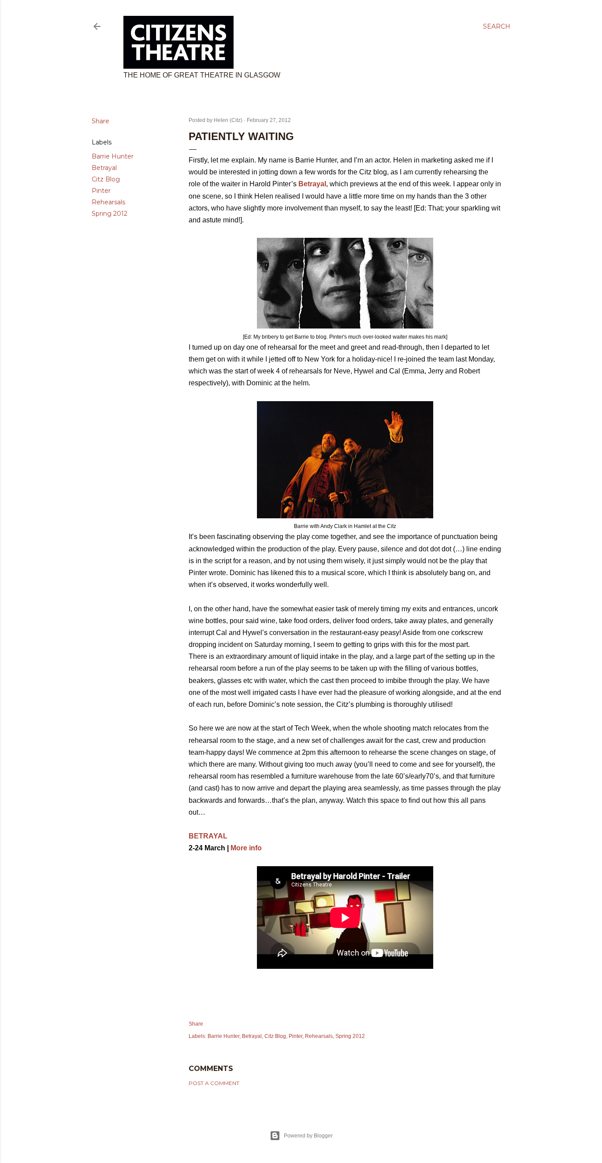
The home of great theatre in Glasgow (201, 75)
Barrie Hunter (113, 156)
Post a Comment (214, 1083)
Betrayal (104, 168)
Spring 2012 (109, 214)
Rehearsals (108, 202)
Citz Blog (106, 179)
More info (246, 848)
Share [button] (100, 121)
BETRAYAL (208, 836)
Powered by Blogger (308, 1136)
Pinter (101, 191)
